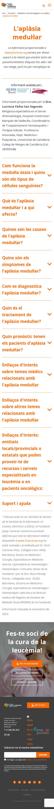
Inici (4, 13)
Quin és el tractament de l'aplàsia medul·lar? (21, 314)
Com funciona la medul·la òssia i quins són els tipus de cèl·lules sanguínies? (23, 175)
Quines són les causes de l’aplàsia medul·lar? (24, 235)
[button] (27, 175)
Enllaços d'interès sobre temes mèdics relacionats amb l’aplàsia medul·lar (22, 375)
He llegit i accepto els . (27, 759)
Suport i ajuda (16, 503)
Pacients (11, 13)
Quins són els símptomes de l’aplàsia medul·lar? (21, 264)
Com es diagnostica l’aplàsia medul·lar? (22, 289)
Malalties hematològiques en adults (33, 13)
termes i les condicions (36, 759)
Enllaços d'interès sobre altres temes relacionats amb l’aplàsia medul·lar (21, 410)
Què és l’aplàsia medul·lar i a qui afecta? (18, 207)
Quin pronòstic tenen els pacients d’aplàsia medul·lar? (24, 343)
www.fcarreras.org (16, 52)
